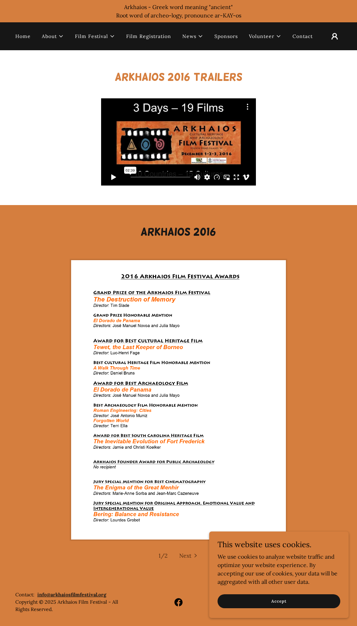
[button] (53, 36)
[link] (178, 602)
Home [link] (23, 36)
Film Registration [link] (148, 36)
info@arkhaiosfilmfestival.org (71, 594)
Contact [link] (303, 36)
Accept (278, 601)
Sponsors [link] (226, 36)
